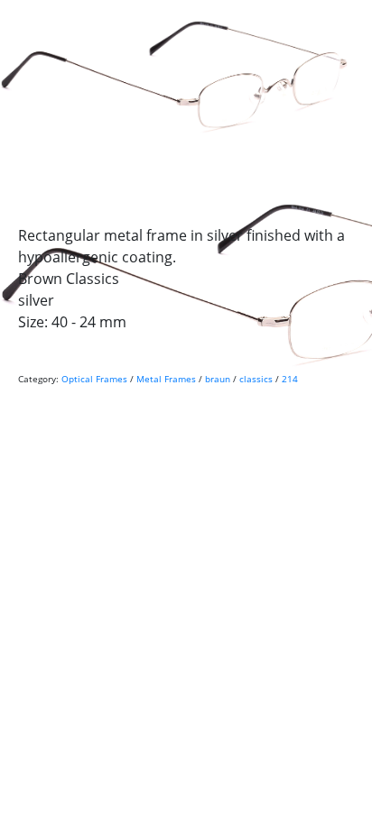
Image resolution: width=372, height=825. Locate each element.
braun (217, 378)
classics (256, 378)
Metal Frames (166, 378)
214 (290, 378)
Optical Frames (94, 378)
